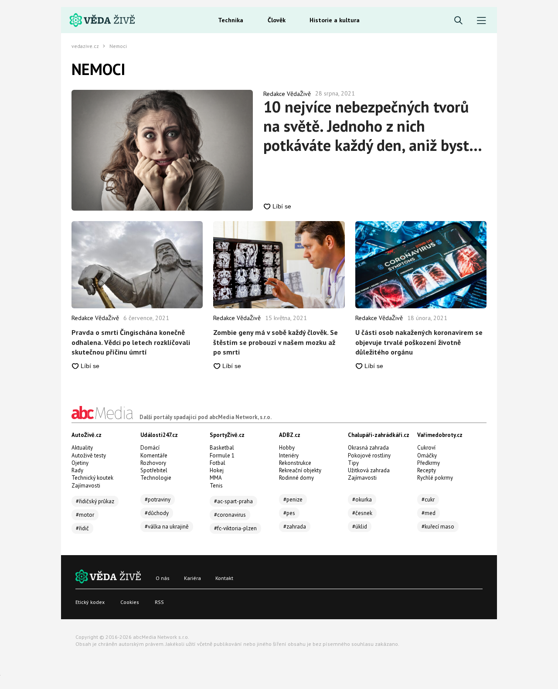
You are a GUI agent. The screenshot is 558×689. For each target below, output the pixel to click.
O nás (163, 578)
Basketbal (222, 447)
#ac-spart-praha (233, 501)
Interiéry (289, 455)
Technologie (155, 477)
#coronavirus (230, 514)
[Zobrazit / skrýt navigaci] (481, 21)
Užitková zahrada (369, 470)
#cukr (428, 499)
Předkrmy (428, 463)
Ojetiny (79, 463)
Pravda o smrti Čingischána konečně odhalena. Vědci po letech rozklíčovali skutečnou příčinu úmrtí (130, 342)
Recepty (426, 470)
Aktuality (82, 447)
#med (429, 513)
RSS (159, 602)
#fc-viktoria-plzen (235, 528)
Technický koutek (92, 477)
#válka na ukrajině (167, 526)
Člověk (277, 20)
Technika (230, 20)
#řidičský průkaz (95, 501)
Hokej (217, 470)
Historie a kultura (335, 20)
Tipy (353, 463)
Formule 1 (222, 455)
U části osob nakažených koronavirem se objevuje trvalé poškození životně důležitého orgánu (419, 342)
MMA (216, 477)
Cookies (129, 602)
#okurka (362, 499)
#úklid (359, 526)
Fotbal (217, 463)
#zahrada (294, 526)
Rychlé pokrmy (435, 477)
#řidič (82, 528)
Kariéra (192, 578)
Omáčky (427, 455)
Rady (77, 470)
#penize (293, 499)
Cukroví (426, 447)
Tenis (216, 485)
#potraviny (157, 499)
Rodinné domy (296, 477)
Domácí (150, 447)
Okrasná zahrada (368, 447)
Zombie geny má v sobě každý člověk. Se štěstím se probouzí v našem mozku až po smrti (275, 342)
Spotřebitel (153, 470)
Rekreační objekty (300, 470)
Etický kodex (90, 602)
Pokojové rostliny (369, 455)
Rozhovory (153, 463)
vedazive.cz (85, 46)
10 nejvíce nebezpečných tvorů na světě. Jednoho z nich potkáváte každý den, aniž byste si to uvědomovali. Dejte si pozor (372, 126)
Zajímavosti (85, 485)
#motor (85, 514)
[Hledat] (458, 21)
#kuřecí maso (438, 526)
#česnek (362, 513)
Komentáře (153, 455)
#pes (289, 513)
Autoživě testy (88, 455)
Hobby (287, 447)
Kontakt (224, 578)
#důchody (157, 513)
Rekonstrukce (295, 463)
